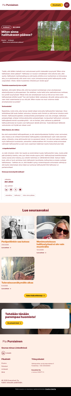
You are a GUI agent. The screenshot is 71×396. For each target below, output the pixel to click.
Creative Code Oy (50, 389)
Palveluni (4, 366)
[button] (67, 5)
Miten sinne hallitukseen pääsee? (13, 42)
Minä (3, 372)
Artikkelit (11, 40)
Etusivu (3, 40)
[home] (10, 5)
